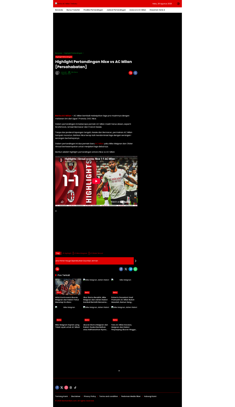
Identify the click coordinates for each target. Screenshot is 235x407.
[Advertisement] (117, 32)
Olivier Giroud (97, 253)
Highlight (68, 253)
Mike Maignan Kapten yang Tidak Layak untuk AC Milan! (67, 326)
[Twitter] (126, 269)
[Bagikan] (135, 73)
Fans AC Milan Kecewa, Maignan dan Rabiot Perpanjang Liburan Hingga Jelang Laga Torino (123, 327)
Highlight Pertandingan (64, 57)
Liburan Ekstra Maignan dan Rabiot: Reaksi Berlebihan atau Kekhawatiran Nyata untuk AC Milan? (95, 327)
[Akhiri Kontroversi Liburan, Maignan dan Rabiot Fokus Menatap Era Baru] (68, 287)
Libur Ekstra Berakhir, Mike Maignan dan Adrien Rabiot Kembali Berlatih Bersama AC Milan (95, 300)
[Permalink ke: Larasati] (58, 73)
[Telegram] (131, 269)
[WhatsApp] (135, 269)
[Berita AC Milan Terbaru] (66, 3)
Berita (59, 292)
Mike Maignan (81, 253)
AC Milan (99, 143)
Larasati (64, 72)
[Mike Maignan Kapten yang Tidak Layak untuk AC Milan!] (68, 314)
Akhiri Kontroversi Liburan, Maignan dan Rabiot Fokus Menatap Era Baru (67, 299)
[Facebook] (121, 269)
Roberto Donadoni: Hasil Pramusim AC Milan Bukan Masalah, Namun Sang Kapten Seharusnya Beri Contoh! (122, 300)
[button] (178, 3)
